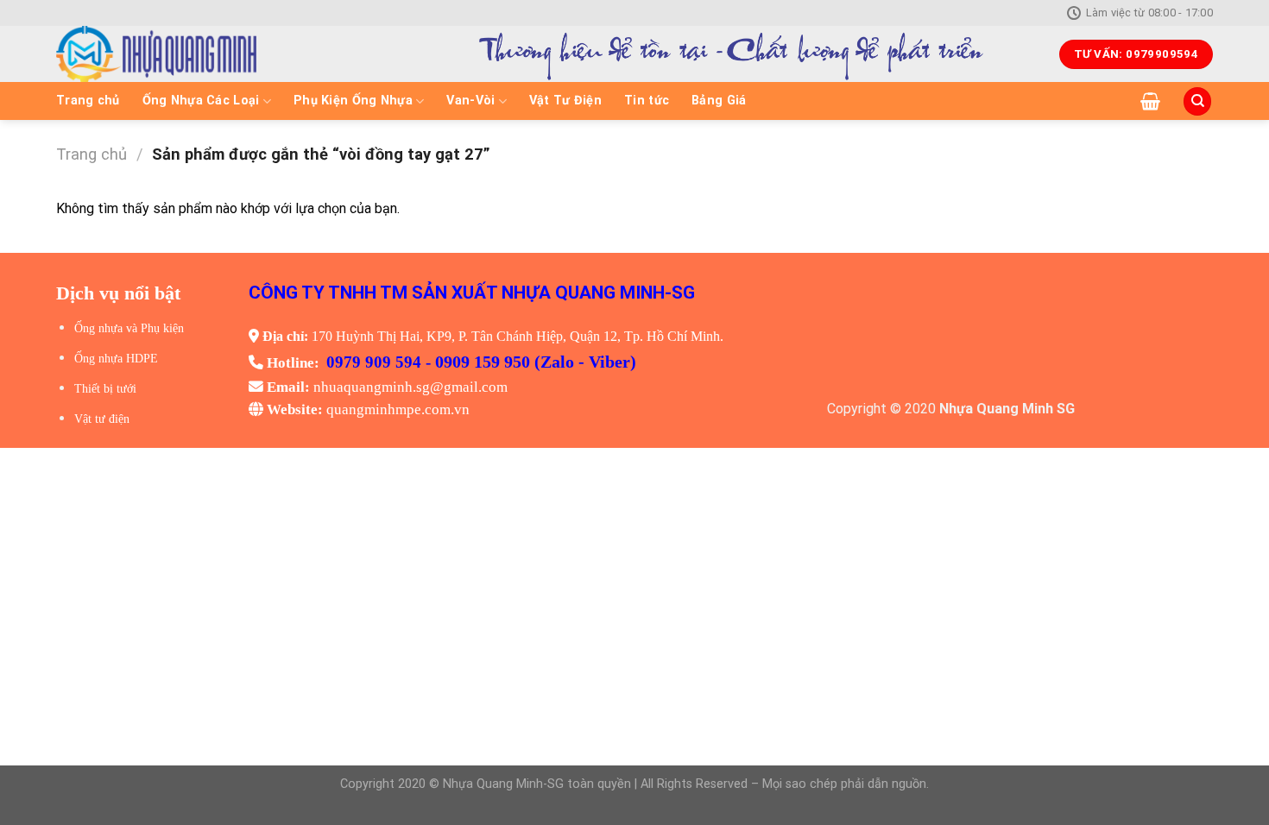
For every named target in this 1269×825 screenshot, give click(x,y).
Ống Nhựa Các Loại (201, 100)
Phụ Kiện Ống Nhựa (353, 100)
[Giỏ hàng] (1150, 101)
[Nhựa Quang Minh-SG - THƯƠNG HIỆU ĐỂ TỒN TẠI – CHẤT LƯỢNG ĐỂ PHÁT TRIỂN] (216, 54)
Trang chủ (88, 100)
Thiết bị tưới (105, 388)
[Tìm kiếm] (1197, 101)
